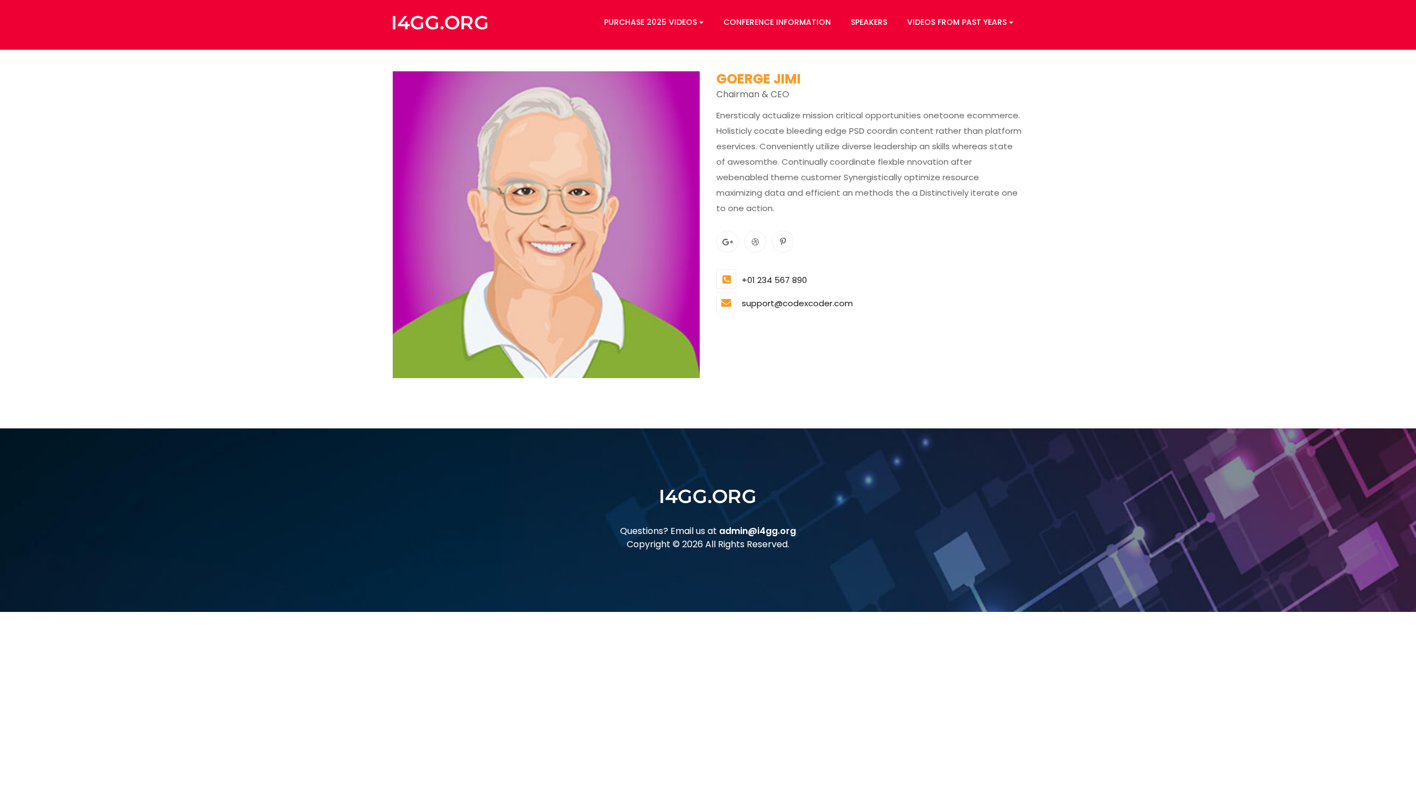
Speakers (869, 22)
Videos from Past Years (957, 22)
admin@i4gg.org (757, 531)
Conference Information (777, 22)
